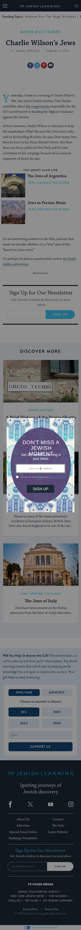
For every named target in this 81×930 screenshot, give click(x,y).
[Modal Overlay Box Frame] (40, 465)
